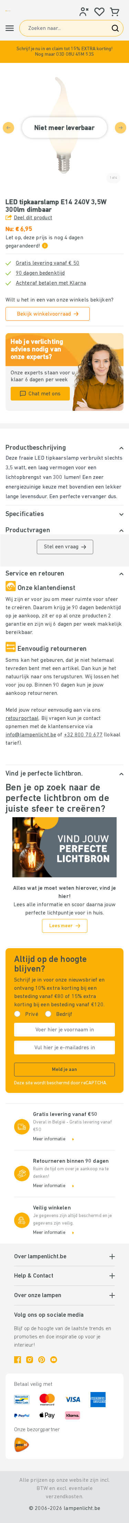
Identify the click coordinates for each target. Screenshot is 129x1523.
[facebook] (17, 1359)
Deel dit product (33, 218)
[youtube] (53, 1359)
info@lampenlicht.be (31, 735)
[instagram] (29, 1359)
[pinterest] (41, 1359)
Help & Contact (33, 1276)
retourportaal (22, 718)
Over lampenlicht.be (40, 1257)
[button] (64, 52)
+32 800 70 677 (83, 735)
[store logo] (8, 10)
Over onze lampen (37, 1296)
